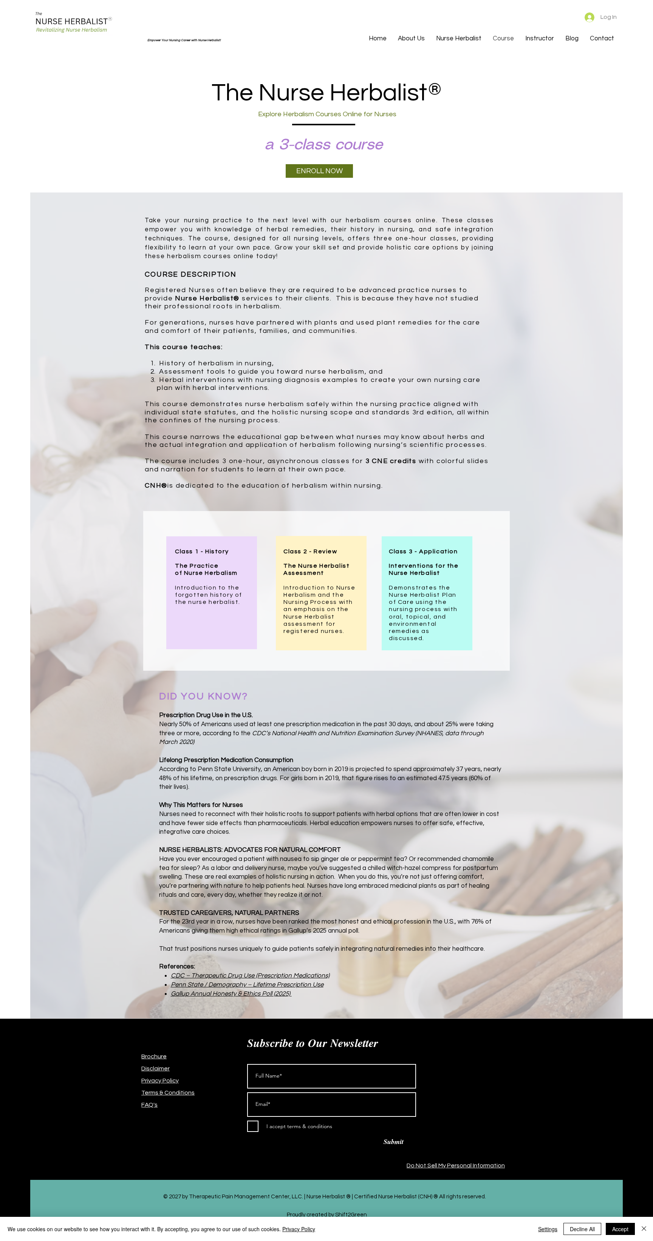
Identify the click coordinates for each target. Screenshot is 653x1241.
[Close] (643, 1229)
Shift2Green (351, 1215)
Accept (620, 1229)
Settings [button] (547, 1229)
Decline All (582, 1229)
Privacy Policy (160, 1081)
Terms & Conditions (168, 1093)
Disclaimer (155, 1068)
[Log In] (586, 17)
